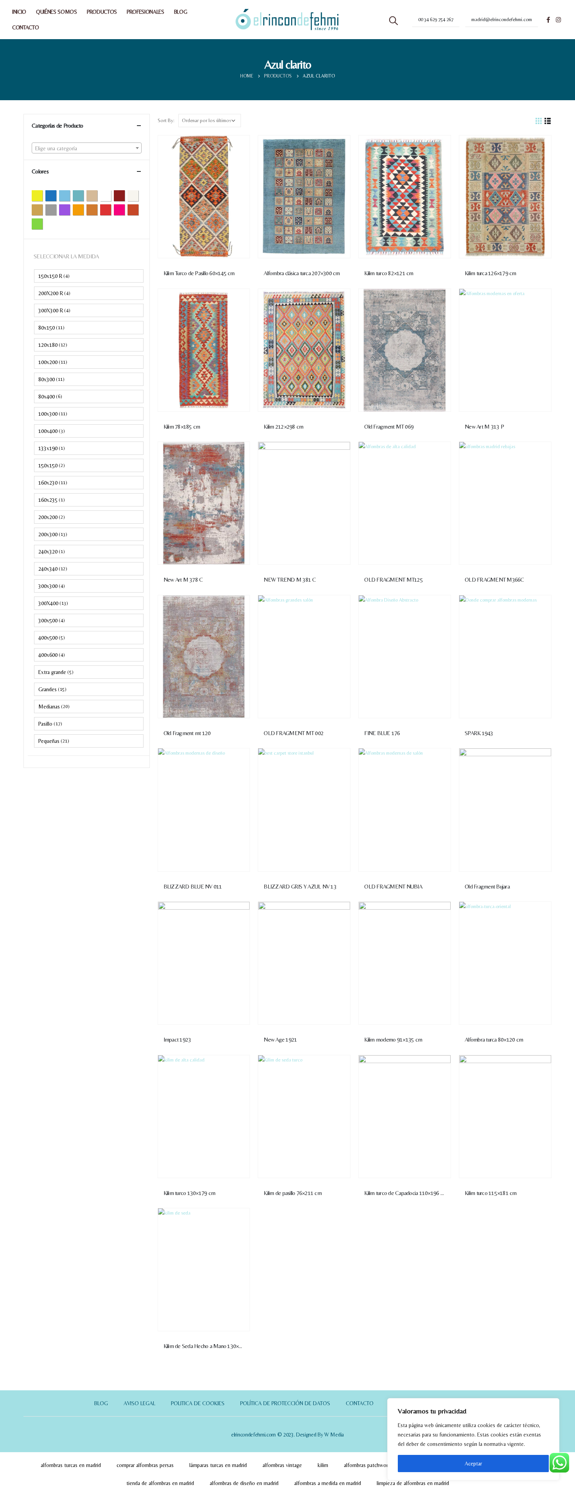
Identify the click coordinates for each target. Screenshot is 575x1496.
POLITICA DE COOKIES (198, 1403)
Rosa (124, 209)
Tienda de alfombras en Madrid (160, 1483)
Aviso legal (139, 1403)
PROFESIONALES (145, 12)
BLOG (180, 12)
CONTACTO (25, 27)
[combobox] (87, 147)
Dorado (42, 209)
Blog (101, 1403)
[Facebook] (548, 19)
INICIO (19, 12)
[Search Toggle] (393, 21)
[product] (204, 196)
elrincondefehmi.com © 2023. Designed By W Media (287, 1434)
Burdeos (124, 195)
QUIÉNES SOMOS (56, 12)
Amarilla (42, 195)
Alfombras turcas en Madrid (71, 1465)
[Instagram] (558, 19)
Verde (42, 223)
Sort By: (166, 120)
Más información (237, 148)
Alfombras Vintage (282, 1465)
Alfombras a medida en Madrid (327, 1483)
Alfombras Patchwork (367, 1465)
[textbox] (86, 148)
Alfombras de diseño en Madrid (244, 1483)
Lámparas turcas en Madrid (218, 1465)
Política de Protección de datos (285, 1403)
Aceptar (473, 1463)
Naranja (83, 209)
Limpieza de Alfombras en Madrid (413, 1483)
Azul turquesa (83, 195)
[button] (89, 276)
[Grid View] (539, 120)
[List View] (548, 120)
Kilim (323, 1465)
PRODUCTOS (102, 12)
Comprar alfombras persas (145, 1465)
